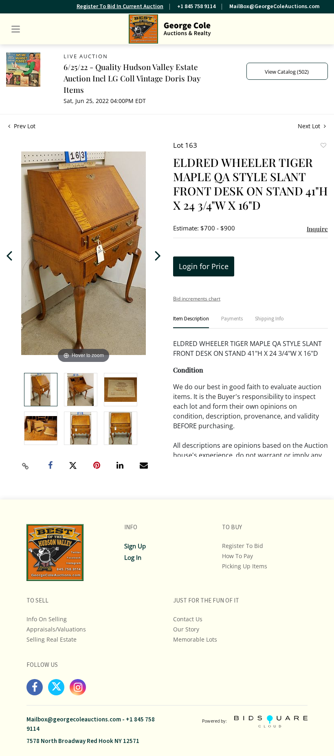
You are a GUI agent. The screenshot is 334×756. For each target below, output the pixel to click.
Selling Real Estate (51, 639)
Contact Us (187, 619)
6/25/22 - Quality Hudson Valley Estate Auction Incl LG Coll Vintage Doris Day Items (132, 78)
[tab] (191, 322)
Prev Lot (23, 126)
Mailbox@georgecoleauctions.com (73, 719)
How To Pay (237, 556)
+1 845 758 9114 (196, 6)
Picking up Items (244, 566)
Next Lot (310, 126)
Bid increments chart (196, 298)
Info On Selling (46, 619)
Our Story (186, 629)
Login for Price (204, 266)
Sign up (135, 546)
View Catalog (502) (287, 71)
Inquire (317, 229)
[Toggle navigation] (15, 29)
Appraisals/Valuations (56, 629)
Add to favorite (323, 146)
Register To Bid (242, 546)
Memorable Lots (195, 639)
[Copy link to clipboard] (26, 466)
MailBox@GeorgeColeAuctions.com (274, 6)
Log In (132, 557)
